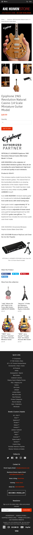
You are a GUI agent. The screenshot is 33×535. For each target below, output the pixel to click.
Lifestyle (16, 390)
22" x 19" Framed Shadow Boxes (16, 363)
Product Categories (16, 399)
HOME (13, 13)
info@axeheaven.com (22, 468)
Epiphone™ (16, 420)
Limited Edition (16, 392)
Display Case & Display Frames (17, 380)
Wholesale (16, 406)
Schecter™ (16, 437)
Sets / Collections (17, 404)
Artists (16, 370)
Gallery (16, 385)
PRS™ (16, 434)
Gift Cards (16, 387)
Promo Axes (19, 482)
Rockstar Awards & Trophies (16, 446)
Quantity (4, 119)
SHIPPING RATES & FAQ (9, 518)
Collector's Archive (16, 378)
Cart (30, 1)
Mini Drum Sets (16, 394)
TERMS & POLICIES (24, 518)
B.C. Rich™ (16, 415)
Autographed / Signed (16, 373)
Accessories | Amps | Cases (17, 366)
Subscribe (26, 510)
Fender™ (16, 422)
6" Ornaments (17, 358)
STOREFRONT (10, 515)
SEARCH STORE (21, 515)
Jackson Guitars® (16, 430)
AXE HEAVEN (6, 13)
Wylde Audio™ (16, 439)
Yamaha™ (17, 442)
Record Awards (16, 402)
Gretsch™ (16, 427)
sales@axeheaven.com (17, 474)
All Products (16, 368)
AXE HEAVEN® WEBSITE (16, 520)
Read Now (21, 478)
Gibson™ (16, 425)
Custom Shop (16, 444)
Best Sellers (16, 375)
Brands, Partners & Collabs (16, 449)
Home (2, 19)
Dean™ (16, 418)
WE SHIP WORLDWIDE (24, 13)
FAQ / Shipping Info (16, 382)
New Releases (16, 397)
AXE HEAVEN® (19, 487)
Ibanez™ (16, 432)
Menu (5, 1)
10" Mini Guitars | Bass (16, 361)
